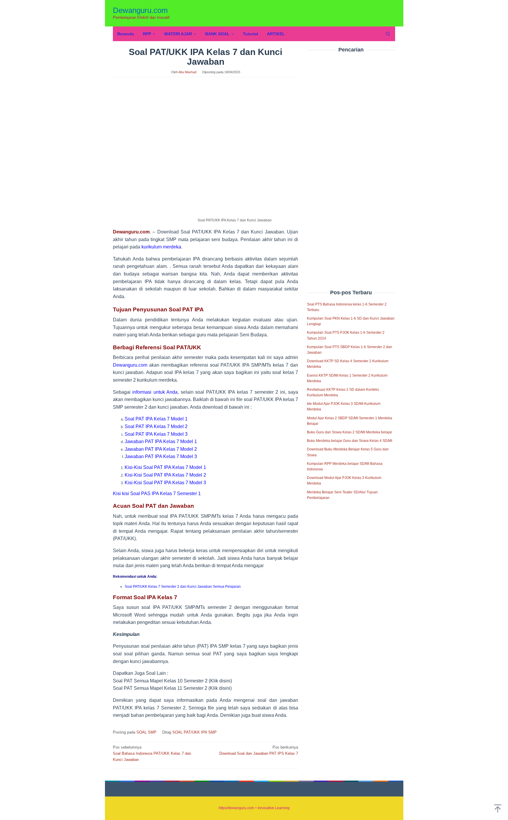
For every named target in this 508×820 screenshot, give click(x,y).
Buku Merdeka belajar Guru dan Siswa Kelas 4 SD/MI (349, 441)
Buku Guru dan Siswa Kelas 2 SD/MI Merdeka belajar (349, 432)
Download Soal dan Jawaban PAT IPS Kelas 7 (258, 750)
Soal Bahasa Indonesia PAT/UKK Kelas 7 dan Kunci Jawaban (152, 753)
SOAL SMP (146, 732)
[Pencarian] (387, 33)
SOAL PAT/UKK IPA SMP (194, 732)
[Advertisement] (351, 158)
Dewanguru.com (140, 10)
